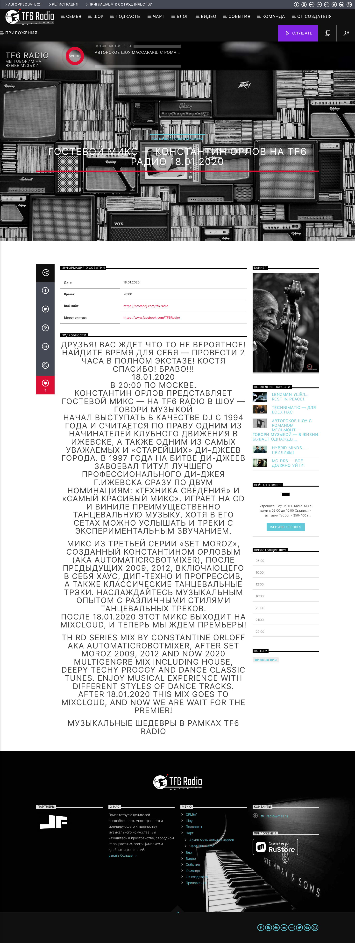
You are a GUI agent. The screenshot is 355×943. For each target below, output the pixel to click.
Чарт (159, 16)
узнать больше (121, 855)
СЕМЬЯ (73, 16)
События (239, 16)
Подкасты (128, 16)
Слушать (301, 33)
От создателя (314, 16)
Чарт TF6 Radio (201, 846)
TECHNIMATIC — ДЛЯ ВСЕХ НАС (294, 409)
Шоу (98, 16)
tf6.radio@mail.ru (274, 816)
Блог (183, 16)
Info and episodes (285, 527)
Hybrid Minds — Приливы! (290, 450)
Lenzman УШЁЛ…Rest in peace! (290, 396)
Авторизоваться (25, 4)
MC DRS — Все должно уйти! (288, 463)
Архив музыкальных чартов (211, 840)
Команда (274, 16)
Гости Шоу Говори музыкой (177, 139)
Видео (208, 16)
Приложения (21, 32)
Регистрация (65, 4)
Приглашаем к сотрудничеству (120, 4)
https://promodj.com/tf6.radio (145, 306)
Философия (266, 660)
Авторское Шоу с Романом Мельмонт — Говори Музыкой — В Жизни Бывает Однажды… (285, 430)
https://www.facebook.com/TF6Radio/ (151, 317)
